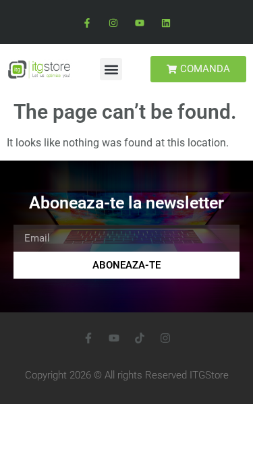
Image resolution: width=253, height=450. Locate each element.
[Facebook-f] (87, 23)
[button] (111, 69)
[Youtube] (140, 23)
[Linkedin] (166, 23)
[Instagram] (113, 23)
